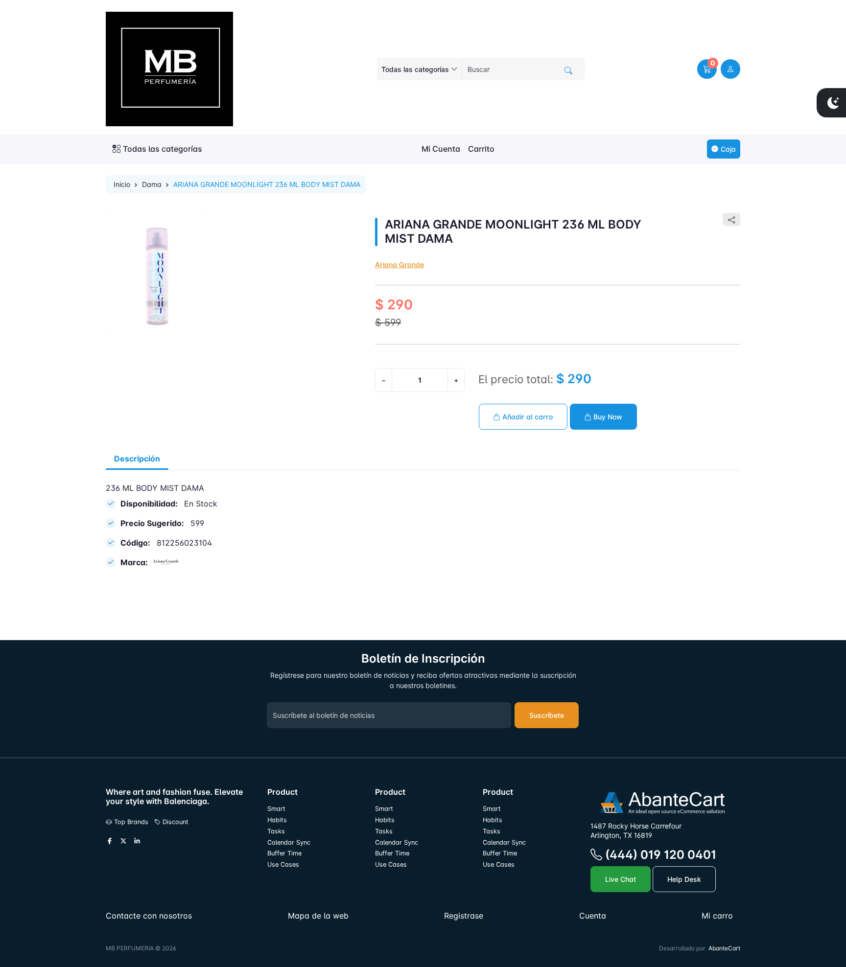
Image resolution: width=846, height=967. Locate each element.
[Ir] (568, 70)
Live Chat (620, 879)
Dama (152, 184)
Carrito (481, 149)
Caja (728, 149)
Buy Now (606, 417)
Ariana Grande (399, 264)
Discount (174, 822)
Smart (276, 808)
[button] (707, 69)
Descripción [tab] (137, 458)
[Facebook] (110, 841)
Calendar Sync (288, 842)
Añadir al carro (526, 417)
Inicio (122, 184)
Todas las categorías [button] (162, 149)
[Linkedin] (137, 841)
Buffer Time (284, 853)
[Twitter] (123, 841)
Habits (277, 820)
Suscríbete (546, 715)
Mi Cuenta (441, 149)
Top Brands (130, 822)
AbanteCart (724, 948)
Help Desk (684, 879)
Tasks (276, 831)
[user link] (730, 69)
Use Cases (283, 864)
